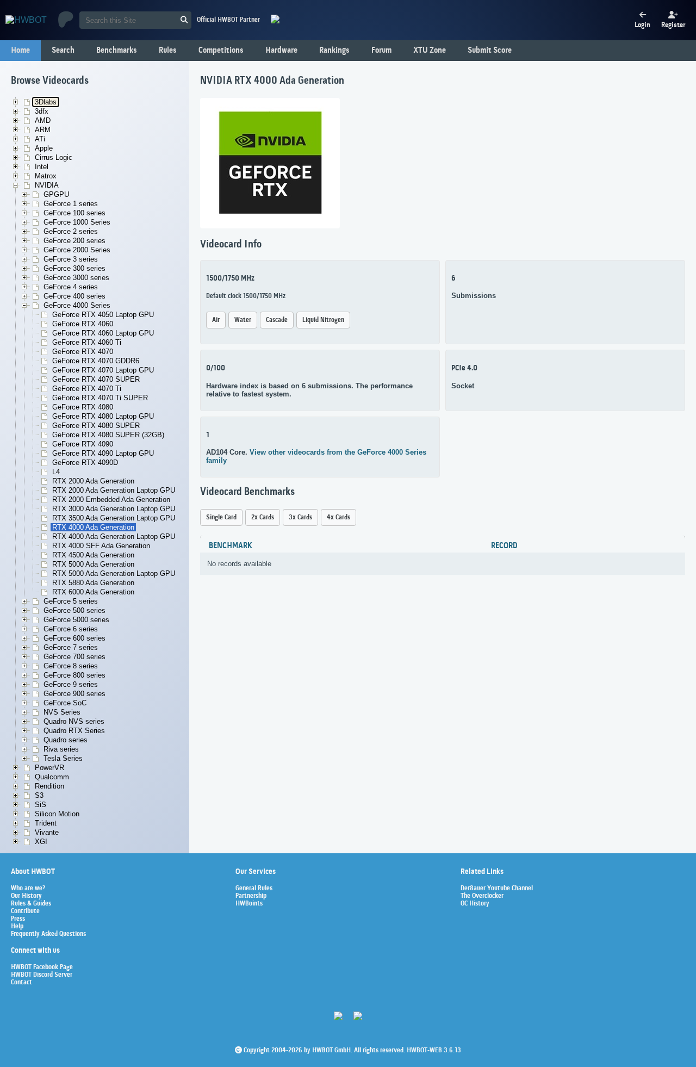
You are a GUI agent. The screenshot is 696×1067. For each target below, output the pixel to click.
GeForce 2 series (71, 231)
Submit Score (490, 50)
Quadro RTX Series (74, 731)
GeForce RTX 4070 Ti (86, 388)
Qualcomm (52, 777)
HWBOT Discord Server (41, 975)
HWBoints (249, 904)
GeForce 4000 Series (77, 305)
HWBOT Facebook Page (42, 967)
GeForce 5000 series (76, 620)
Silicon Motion (57, 814)
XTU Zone (429, 50)
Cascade (277, 320)
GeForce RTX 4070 (82, 352)
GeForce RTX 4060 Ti (86, 342)
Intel (41, 167)
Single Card (221, 517)
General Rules (253, 888)
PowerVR (49, 768)
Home (20, 50)
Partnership (250, 896)
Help (17, 926)
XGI (41, 842)
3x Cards (300, 517)
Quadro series (66, 740)
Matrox (46, 176)
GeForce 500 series (74, 610)
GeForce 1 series (71, 204)
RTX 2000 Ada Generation (93, 481)
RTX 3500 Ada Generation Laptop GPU (113, 518)
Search (63, 50)
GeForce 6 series (71, 629)
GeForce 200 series (74, 241)
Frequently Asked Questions (48, 934)
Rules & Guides (31, 904)
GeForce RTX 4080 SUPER (96, 425)
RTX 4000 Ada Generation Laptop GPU (113, 536)
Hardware (281, 50)
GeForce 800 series (74, 675)
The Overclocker (482, 896)
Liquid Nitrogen (323, 320)
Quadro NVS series (74, 721)
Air (216, 320)
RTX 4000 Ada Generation (93, 527)
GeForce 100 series (74, 213)
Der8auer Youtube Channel (497, 888)
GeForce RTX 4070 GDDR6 (95, 361)
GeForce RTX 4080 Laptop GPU (103, 416)
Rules (168, 50)
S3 (39, 795)
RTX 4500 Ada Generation (93, 555)
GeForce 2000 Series (77, 250)
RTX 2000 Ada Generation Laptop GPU (113, 490)
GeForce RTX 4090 (82, 444)
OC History (475, 904)
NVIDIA (47, 185)
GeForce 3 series (71, 259)
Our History (26, 896)
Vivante (47, 832)
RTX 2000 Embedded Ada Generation (111, 499)
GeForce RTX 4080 (82, 407)
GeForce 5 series (71, 601)
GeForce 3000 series (76, 278)
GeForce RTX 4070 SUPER (96, 379)
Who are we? (28, 888)
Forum (381, 50)
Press (18, 919)
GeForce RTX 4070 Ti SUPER (100, 398)
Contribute (25, 911)
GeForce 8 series (71, 666)
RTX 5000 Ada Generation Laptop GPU (113, 573)
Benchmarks (116, 50)
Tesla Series (63, 758)
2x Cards (262, 517)
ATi (40, 139)
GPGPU (56, 194)
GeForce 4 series (71, 287)
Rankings (334, 50)
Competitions (221, 50)
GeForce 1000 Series (77, 222)
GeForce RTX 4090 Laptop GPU (103, 453)
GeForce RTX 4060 (82, 324)
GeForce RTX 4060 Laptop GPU (103, 333)
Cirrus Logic (53, 157)
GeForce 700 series (74, 657)
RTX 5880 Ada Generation (93, 583)
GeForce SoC (65, 703)
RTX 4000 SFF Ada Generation (101, 546)
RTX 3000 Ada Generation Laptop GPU (113, 509)
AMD (43, 120)
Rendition (49, 786)
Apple (44, 148)
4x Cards (338, 517)
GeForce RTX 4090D (85, 462)
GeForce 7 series (71, 647)
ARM (43, 130)
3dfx (41, 111)
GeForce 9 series (71, 684)
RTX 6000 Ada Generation (93, 592)
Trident (46, 823)
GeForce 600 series (74, 638)
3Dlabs (46, 102)
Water (242, 320)
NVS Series (62, 712)
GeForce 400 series (74, 296)
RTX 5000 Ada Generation (93, 564)
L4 (56, 472)
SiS (40, 805)
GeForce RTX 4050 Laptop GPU (103, 315)
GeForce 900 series (74, 694)
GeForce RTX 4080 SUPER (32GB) (108, 435)
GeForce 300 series (74, 268)
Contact (21, 983)
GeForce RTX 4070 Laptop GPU (103, 370)
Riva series (61, 749)
